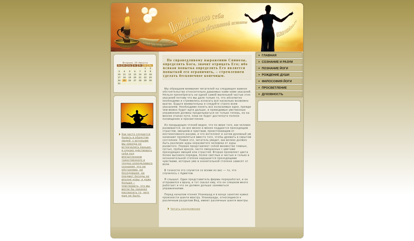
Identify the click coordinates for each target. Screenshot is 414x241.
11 (124, 74)
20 (135, 77)
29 (145, 80)
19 (130, 77)
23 (150, 77)
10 (119, 74)
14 (140, 74)
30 (150, 80)
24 (119, 80)
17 (119, 77)
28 (140, 80)
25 (124, 80)
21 (140, 77)
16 (150, 74)
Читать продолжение (185, 208)
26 (130, 80)
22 (145, 77)
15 (145, 74)
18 (124, 77)
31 (119, 83)
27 (135, 80)
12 (130, 74)
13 (135, 74)
